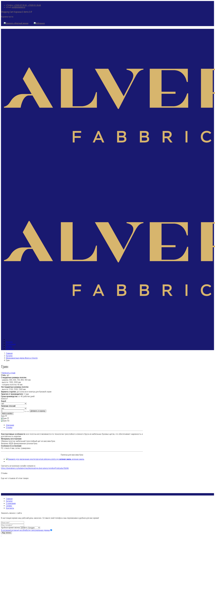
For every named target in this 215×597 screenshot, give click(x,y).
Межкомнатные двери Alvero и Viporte (22, 358)
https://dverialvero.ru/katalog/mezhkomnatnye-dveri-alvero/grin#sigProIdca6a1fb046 (35, 468)
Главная (9, 353)
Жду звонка (6, 533)
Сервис (9, 346)
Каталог (9, 342)
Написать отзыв (8, 373)
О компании (11, 344)
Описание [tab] (10, 425)
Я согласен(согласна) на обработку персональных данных (25, 530)
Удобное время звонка (10, 527)
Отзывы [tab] (9, 427)
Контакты (10, 349)
